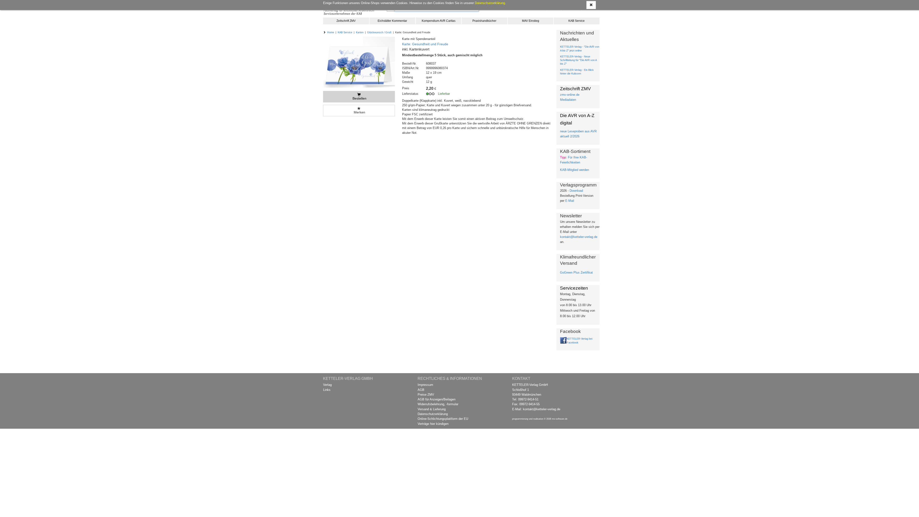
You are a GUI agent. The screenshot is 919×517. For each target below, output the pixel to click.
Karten (360, 32)
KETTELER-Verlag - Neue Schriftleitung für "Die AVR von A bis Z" (578, 60)
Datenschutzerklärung (433, 414)
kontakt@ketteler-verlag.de (578, 237)
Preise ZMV (426, 394)
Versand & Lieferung (432, 409)
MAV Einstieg (530, 20)
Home (330, 32)
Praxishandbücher (484, 20)
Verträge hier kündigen (433, 424)
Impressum (425, 385)
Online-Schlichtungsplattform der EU (443, 419)
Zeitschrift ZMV (346, 20)
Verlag (327, 385)
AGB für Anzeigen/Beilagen (436, 399)
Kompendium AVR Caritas (438, 20)
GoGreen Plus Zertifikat (576, 272)
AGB (421, 390)
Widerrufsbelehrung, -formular (438, 404)
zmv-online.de (569, 94)
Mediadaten (568, 99)
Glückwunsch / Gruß (379, 32)
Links (327, 390)
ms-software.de (559, 419)
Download (576, 190)
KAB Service (576, 20)
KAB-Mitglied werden (574, 170)
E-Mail (569, 200)
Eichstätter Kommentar (392, 20)
